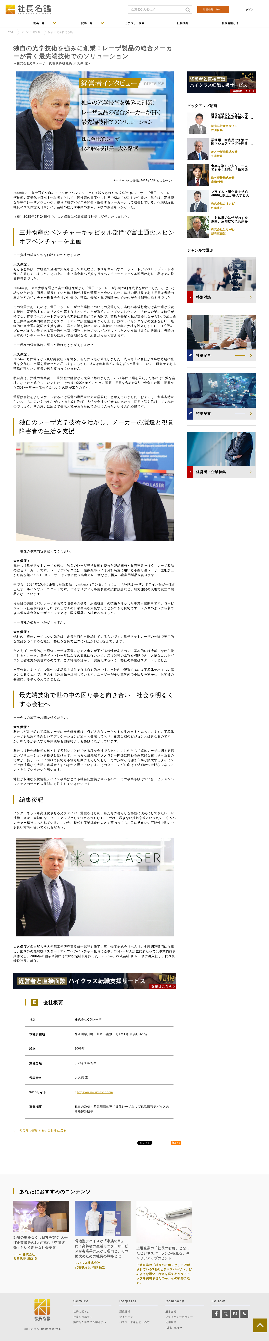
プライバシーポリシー (179, 1316)
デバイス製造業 (31, 32)
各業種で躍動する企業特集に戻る (43, 1130)
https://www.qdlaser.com (95, 1092)
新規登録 (213, 9)
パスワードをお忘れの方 (134, 1322)
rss (177, 1143)
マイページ (126, 1316)
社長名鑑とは (81, 1311)
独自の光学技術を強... (62, 32)
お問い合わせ (173, 1327)
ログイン (248, 9)
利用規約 (170, 1322)
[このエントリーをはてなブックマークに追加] (235, 1314)
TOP (11, 32)
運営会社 (170, 1311)
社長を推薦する (83, 1316)
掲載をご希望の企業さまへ (89, 1322)
